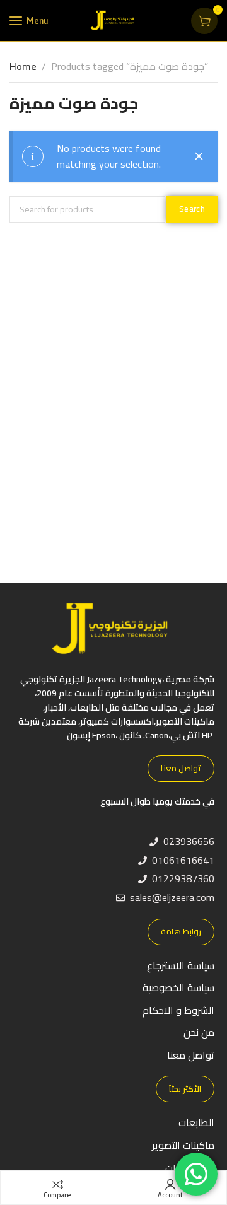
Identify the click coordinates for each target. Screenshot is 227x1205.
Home (23, 66)
